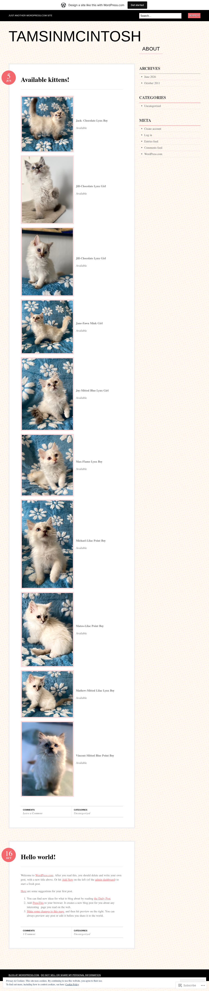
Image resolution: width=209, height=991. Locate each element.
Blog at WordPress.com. (24, 975)
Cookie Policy (72, 984)
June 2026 (150, 77)
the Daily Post (102, 898)
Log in (148, 135)
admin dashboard (105, 879)
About (151, 49)
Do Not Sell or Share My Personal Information (71, 975)
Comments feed (153, 148)
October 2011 (152, 83)
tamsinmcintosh (75, 36)
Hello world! (38, 856)
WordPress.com (44, 875)
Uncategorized (82, 813)
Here (23, 891)
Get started (137, 5)
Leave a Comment (32, 813)
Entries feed (151, 141)
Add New (67, 879)
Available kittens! (45, 79)
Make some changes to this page (45, 911)
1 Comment (29, 934)
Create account (152, 129)
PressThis (38, 903)
